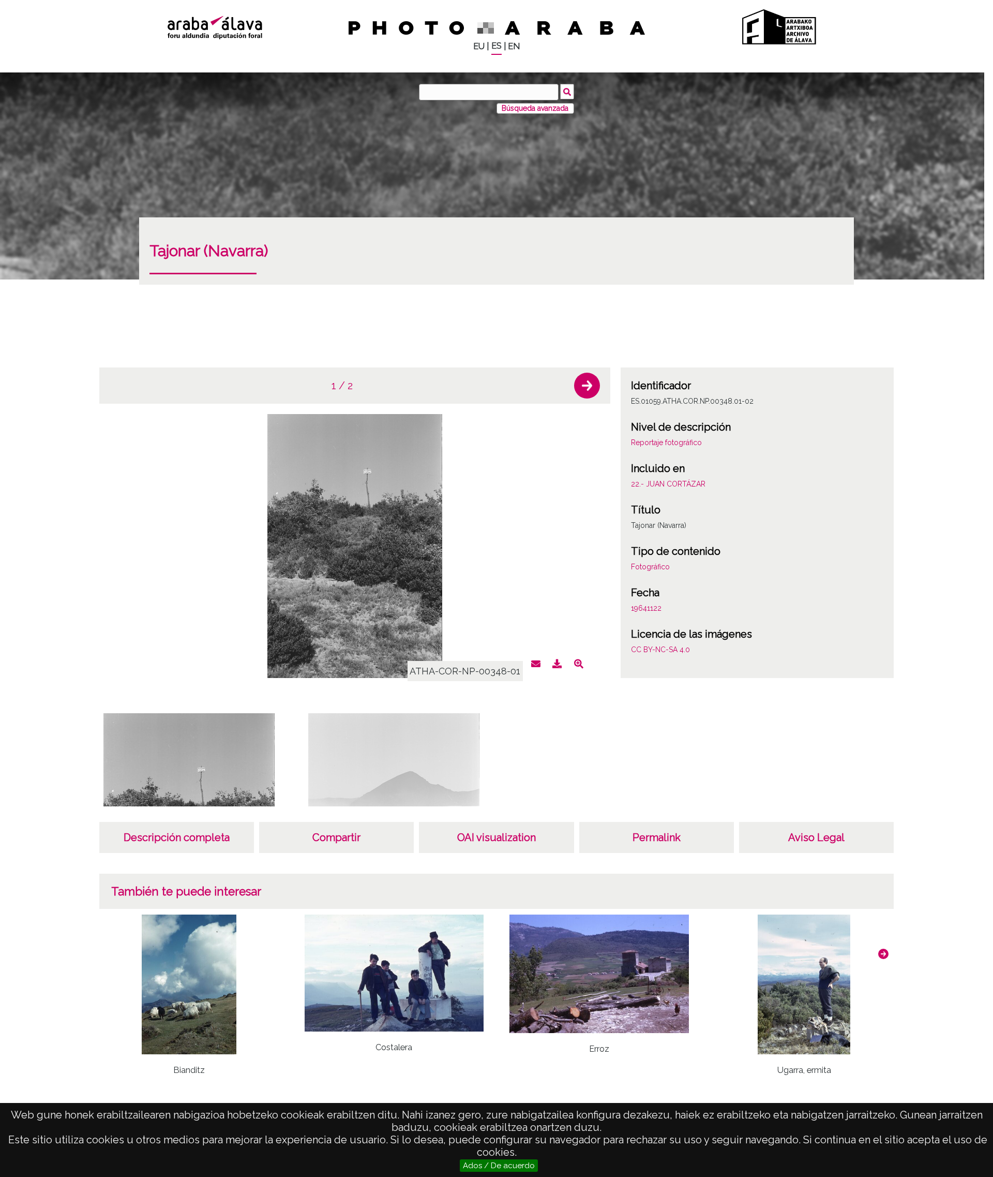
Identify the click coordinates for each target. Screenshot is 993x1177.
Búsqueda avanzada (535, 108)
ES (496, 46)
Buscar (567, 91)
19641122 (646, 608)
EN (514, 46)
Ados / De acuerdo (499, 1165)
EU (479, 46)
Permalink (657, 837)
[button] (587, 386)
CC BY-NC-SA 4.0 (660, 649)
